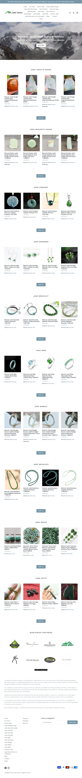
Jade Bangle (27, 14)
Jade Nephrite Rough (30, 9)
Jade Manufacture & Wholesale (34, 16)
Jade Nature (17, 772)
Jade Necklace (50, 11)
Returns (25, 723)
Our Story (32, 6)
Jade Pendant (43, 9)
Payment (25, 718)
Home (25, 6)
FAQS (41, 18)
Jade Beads (36, 14)
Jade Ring (41, 11)
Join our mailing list (47, 718)
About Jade (40, 6)
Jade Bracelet (31, 11)
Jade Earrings (54, 9)
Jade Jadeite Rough (52, 6)
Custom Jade (54, 14)
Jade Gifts (45, 14)
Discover (41, 45)
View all (41, 118)
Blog (48, 16)
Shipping (25, 721)
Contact (54, 16)
